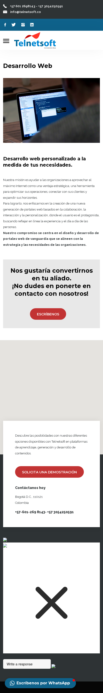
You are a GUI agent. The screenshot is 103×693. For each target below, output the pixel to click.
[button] (40, 683)
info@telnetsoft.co (25, 12)
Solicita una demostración (49, 472)
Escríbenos (48, 314)
